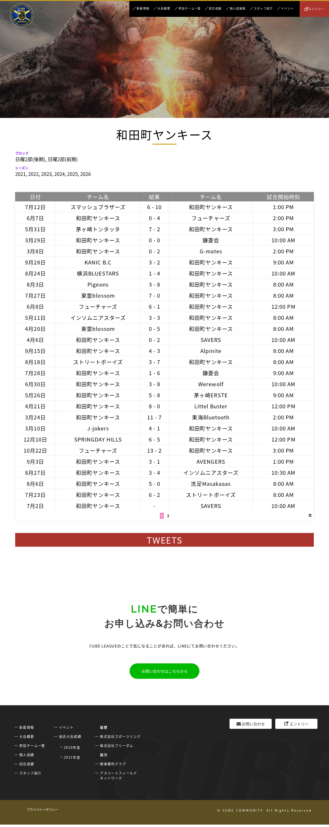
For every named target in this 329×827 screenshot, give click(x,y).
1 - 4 (154, 273)
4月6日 (35, 339)
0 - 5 (154, 328)
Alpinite (210, 350)
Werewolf (211, 384)
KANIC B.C (98, 262)
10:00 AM (283, 240)
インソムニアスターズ (98, 317)
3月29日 (35, 240)
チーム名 (98, 196)
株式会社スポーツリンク (120, 736)
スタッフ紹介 (263, 8)
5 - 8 (154, 395)
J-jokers (98, 428)
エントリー (316, 9)
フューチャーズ (210, 218)
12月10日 (35, 439)
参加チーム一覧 (189, 8)
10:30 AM (283, 472)
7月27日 (35, 295)
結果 (154, 196)
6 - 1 (154, 306)
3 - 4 (154, 472)
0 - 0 (154, 240)
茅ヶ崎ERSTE (211, 395)
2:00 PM (283, 218)
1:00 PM (283, 207)
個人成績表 (238, 8)
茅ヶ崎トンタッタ (98, 229)
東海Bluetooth (211, 417)
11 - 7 (154, 417)
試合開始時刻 (283, 196)
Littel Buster (210, 406)
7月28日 (35, 373)
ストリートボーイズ (98, 361)
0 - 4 (154, 218)
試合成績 (215, 8)
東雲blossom (98, 295)
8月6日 (35, 483)
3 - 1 (154, 461)
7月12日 (35, 207)
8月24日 (35, 273)
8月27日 (35, 472)
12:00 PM (283, 306)
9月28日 (35, 262)
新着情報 (143, 8)
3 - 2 (154, 262)
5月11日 (35, 317)
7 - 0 (154, 295)
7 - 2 (154, 229)
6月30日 (35, 384)
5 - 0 (154, 483)
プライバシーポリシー (42, 809)
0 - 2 (154, 251)
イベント (287, 8)
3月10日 (35, 428)
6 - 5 (154, 439)
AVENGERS (211, 461)
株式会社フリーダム (116, 745)
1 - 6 (154, 373)
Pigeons (98, 284)
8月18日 (35, 361)
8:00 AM (283, 284)
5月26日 (35, 395)
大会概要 (164, 8)
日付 (35, 196)
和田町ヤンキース (211, 207)
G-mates (211, 251)
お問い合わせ (253, 724)
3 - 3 (154, 317)
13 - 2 (154, 450)
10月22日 (35, 450)
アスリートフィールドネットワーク (118, 775)
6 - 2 (154, 494)
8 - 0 (154, 406)
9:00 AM (283, 262)
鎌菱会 (211, 240)
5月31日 (35, 229)
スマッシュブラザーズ (98, 207)
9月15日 (35, 350)
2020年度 (72, 747)
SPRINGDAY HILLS (98, 439)
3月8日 (35, 251)
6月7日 (35, 218)
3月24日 (35, 417)
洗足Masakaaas (211, 483)
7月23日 (35, 494)
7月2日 (35, 505)
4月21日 (35, 406)
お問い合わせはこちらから (164, 671)
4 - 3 (154, 350)
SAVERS (211, 339)
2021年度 (72, 757)
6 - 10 (154, 207)
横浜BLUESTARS (98, 273)
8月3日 (35, 284)
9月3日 (35, 461)
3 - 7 (154, 361)
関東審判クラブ (113, 763)
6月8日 (35, 306)
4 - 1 (154, 428)
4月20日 (35, 328)
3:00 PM (283, 229)
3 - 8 (154, 284)
